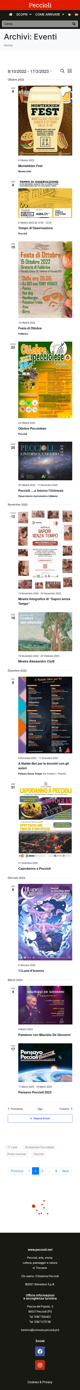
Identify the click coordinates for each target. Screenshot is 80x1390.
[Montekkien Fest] (45, 121)
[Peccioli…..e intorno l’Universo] (45, 461)
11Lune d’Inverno (31, 970)
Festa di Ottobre (30, 328)
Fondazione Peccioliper (39, 1147)
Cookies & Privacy (40, 1382)
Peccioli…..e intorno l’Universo (40, 490)
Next (65, 1171)
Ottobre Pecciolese (32, 428)
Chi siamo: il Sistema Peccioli (40, 1276)
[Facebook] (40, 1351)
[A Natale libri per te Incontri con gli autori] (45, 715)
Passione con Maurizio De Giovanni (44, 1034)
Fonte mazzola (16, 1154)
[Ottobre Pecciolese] (45, 380)
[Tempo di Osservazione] (45, 198)
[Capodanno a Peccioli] (45, 820)
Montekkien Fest (30, 166)
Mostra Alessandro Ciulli (36, 661)
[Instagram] (40, 1365)
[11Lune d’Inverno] (45, 922)
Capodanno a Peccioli (34, 868)
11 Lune (12, 1147)
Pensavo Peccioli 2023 (34, 1092)
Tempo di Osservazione (35, 228)
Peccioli (40, 5)
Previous (17, 1171)
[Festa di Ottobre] (45, 279)
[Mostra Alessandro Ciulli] (45, 631)
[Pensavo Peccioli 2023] (45, 1062)
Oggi (40, 1108)
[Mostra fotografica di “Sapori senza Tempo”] (45, 550)
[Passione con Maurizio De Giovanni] (45, 1005)
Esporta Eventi (42, 1118)
